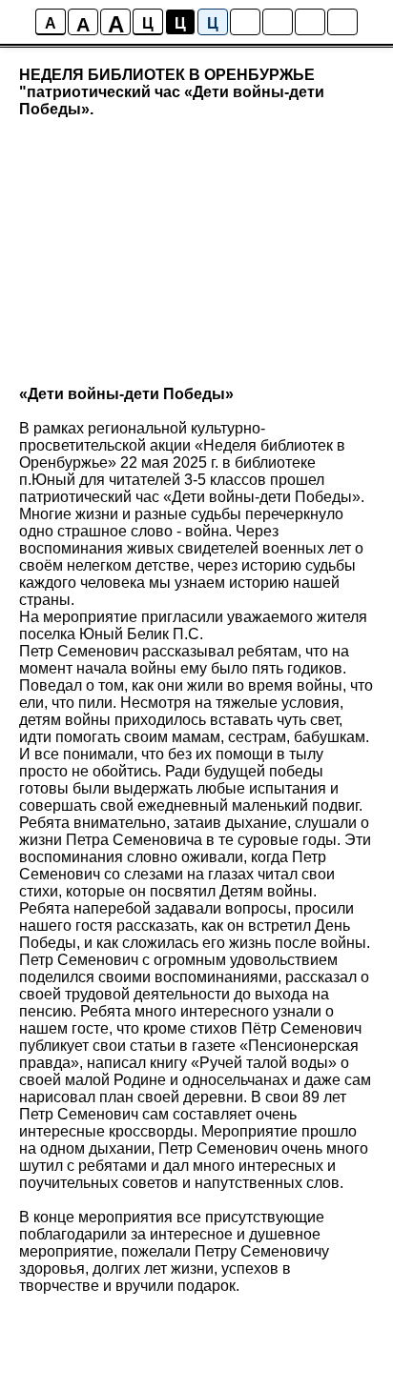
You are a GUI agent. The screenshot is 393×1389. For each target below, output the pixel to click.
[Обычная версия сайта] (342, 22)
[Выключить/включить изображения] (245, 22)
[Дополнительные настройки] (310, 22)
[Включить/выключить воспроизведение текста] (277, 22)
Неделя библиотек (268, 445)
